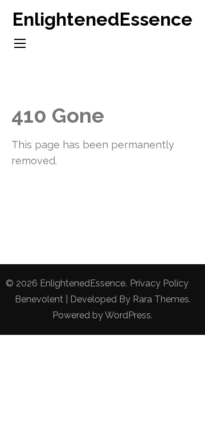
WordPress (128, 315)
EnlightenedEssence (102, 19)
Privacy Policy (159, 283)
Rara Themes (161, 299)
